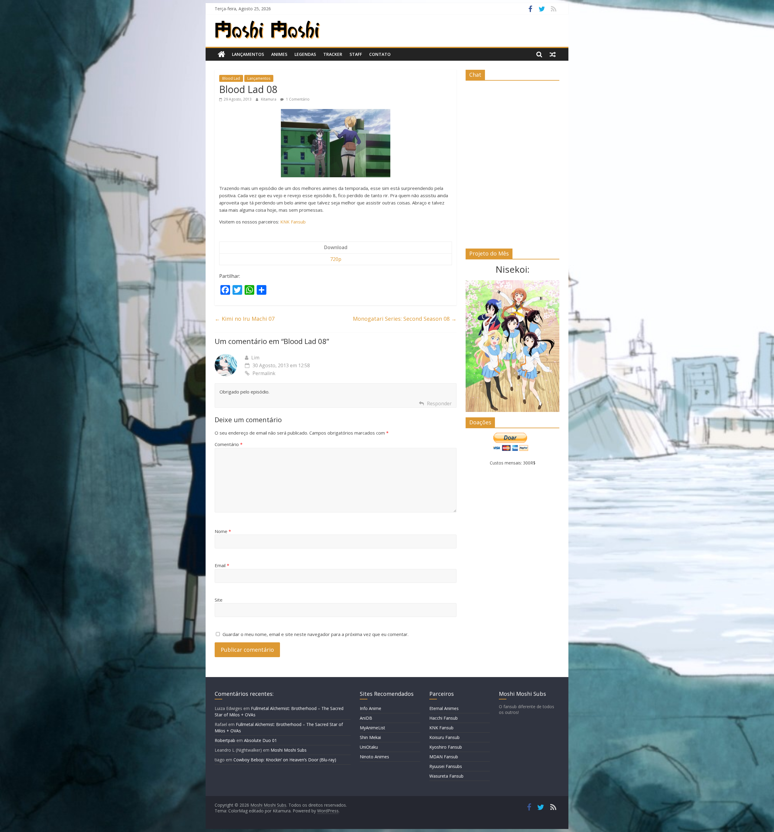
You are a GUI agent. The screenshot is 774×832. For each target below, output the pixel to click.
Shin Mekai (370, 737)
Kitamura (269, 99)
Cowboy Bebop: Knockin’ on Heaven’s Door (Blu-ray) (284, 760)
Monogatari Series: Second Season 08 (405, 318)
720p (335, 259)
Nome (223, 531)
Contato (380, 54)
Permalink (263, 373)
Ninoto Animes (374, 757)
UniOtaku (369, 747)
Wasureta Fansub (446, 776)
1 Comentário (297, 99)
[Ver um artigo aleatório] (552, 54)
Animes (279, 54)
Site (219, 600)
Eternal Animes (444, 708)
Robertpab (225, 740)
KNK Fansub (293, 222)
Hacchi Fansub (443, 718)
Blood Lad (231, 78)
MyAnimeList (372, 728)
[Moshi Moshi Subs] (221, 54)
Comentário (228, 444)
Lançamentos (248, 54)
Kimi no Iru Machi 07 (245, 318)
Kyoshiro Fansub (445, 747)
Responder (439, 403)
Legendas (305, 54)
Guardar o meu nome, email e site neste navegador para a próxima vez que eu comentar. (315, 634)
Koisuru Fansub (444, 737)
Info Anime (370, 708)
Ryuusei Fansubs (445, 766)
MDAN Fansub (443, 757)
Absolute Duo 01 (260, 740)
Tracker (332, 54)
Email (222, 565)
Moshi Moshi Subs (289, 750)
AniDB (366, 718)
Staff (356, 54)
